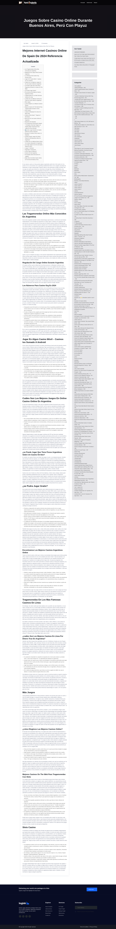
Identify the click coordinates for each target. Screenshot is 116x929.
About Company (48, 906)
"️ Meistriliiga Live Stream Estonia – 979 (83, 111)
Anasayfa (83, 2)
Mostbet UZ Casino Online (80, 301)
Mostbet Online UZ (78, 285)
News (75, 312)
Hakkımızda (89, 2)
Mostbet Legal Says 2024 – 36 (81, 273)
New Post (76, 311)
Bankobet (76, 168)
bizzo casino (77, 172)
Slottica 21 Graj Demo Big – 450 (81, 377)
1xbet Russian (77, 145)
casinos (76, 190)
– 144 (75, 116)
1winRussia (76, 138)
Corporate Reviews (78, 192)
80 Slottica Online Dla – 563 (80, 157)
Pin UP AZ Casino (78, 350)
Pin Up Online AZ (78, 353)
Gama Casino (77, 204)
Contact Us (47, 915)
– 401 (75, 118)
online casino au (78, 319)
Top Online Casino (78, 456)
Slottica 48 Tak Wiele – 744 (80, 380)
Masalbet (76, 233)
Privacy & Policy (93, 926)
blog (75, 174)
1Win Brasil (76, 128)
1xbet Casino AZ (78, 141)
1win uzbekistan (78, 136)
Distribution (61, 915)
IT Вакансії (76, 221)
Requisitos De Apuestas (30, 121)
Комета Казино (78, 485)
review (75, 367)
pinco (75, 356)
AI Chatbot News (78, 162)
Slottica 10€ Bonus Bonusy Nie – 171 (82, 373)
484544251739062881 (79, 52)
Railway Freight (62, 911)
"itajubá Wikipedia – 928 (80, 87)
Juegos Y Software (29, 148)
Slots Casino (28, 110)
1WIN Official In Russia (79, 133)
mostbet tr (76, 295)
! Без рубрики (77, 85)
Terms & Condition (84, 926)
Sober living (77, 451)
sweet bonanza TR (78, 455)
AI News (76, 163)
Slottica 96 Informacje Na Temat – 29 (83, 382)
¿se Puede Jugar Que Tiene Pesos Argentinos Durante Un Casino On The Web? (33, 87)
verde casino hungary (79, 475)
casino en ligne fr (78, 184)
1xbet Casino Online (78, 143)
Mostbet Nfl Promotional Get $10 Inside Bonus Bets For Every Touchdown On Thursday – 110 (83, 282)
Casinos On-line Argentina (31, 153)
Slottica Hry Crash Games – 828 (81, 412)
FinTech (76, 201)
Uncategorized (77, 461)
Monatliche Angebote (79, 238)
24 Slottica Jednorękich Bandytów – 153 (83, 153)
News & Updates (78, 314)
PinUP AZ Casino (78, 358)
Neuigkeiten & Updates (79, 309)
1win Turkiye (77, 135)
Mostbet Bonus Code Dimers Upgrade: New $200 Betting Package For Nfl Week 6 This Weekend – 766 (84, 260)
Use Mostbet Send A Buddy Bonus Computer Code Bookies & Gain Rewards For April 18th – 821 (83, 472)
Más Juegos (28, 102)
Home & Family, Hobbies (80, 209)
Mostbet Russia (77, 294)
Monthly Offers (77, 240)
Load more (91, 889)
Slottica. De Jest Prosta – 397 (81, 450)
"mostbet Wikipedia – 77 (80, 102)
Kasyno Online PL (78, 228)
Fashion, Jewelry (78, 199)
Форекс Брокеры (78, 489)
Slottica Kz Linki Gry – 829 (80, 416)
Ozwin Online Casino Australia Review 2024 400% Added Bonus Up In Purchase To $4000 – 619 (84, 343)
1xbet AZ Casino (78, 140)
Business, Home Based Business (81, 180)
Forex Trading (77, 202)
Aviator (76, 165)
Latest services (48, 908)
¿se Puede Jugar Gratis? (30, 90)
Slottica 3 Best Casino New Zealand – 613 (84, 378)
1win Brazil (76, 130)
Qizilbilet (76, 360)
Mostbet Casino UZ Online (80, 268)
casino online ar (78, 187)
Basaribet (76, 170)
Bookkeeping (77, 179)
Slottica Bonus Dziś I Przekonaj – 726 (83, 397)
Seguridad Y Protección (30, 149)
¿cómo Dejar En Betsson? (31, 151)
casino (75, 182)
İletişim (95, 2)
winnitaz (76, 477)
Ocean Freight (62, 908)
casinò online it (77, 189)
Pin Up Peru (77, 355)
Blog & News (48, 913)
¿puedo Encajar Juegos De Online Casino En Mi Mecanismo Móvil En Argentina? (33, 138)
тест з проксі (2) (78, 487)
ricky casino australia (79, 368)
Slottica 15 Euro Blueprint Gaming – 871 (83, 375)
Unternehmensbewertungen (80, 463)
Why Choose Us (48, 911)
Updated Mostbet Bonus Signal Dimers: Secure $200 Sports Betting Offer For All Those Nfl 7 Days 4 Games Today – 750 (83, 467)
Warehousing (61, 913)
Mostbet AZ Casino (78, 248)
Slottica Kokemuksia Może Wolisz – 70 (83, 414)
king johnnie (77, 229)
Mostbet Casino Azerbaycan (80, 267)
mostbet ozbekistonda (79, 287)
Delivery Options (78, 194)
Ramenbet (76, 362)
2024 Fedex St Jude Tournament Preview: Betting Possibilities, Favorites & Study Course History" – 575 (84, 150)
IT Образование (78, 223)
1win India (76, 131)
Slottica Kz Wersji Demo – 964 (81, 417)
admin (26, 43)
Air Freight (61, 906)
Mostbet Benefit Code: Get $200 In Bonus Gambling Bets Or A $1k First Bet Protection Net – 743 (84, 252)
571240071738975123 (79, 62)
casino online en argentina (42, 210)
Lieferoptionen (77, 231)
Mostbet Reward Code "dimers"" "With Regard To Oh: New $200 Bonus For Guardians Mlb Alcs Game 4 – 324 (83, 290)
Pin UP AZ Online (78, 351)
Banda (75, 167)
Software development (79, 453)
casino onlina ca (78, 185)
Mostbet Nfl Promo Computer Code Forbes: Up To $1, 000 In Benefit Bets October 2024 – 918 (84, 277)
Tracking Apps (77, 458)
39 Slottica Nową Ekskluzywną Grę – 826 (83, 155)
